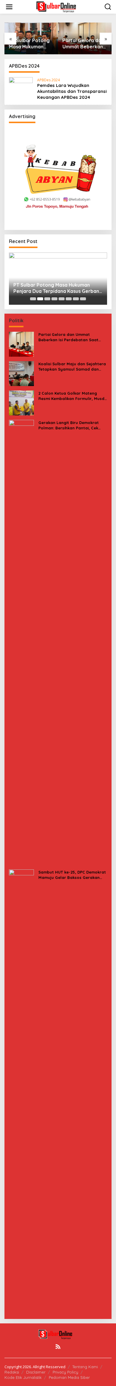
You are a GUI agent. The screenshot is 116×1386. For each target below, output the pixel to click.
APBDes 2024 (48, 79)
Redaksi (11, 1372)
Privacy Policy (65, 1372)
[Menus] (9, 7)
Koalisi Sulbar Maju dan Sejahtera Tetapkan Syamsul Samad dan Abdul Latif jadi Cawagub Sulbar (72, 366)
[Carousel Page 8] (83, 298)
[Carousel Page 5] (62, 298)
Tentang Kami (85, 1366)
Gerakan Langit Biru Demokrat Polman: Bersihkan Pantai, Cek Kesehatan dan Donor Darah (68, 425)
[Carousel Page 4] (54, 298)
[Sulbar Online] (59, 6)
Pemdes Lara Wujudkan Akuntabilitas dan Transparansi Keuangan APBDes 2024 (72, 91)
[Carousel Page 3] (47, 298)
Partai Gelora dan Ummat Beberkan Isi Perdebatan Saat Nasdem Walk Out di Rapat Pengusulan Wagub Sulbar (84, 43)
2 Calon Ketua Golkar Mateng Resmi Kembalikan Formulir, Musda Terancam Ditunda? (72, 396)
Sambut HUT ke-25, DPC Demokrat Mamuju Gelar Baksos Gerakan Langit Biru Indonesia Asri (72, 875)
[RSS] (58, 1346)
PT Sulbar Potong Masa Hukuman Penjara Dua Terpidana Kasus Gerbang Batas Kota (29, 43)
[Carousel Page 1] (33, 298)
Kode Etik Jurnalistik (23, 1377)
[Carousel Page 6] (69, 298)
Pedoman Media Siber (69, 1377)
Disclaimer (36, 1372)
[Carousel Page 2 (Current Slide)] (40, 298)
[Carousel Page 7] (76, 298)
